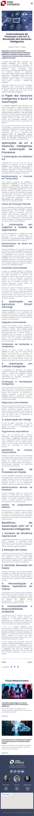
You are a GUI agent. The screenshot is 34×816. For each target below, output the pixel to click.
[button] (31, 3)
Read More (5, 716)
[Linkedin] (11, 771)
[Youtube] (22, 771)
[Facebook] (19, 771)
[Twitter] (15, 771)
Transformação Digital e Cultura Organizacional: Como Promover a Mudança (15, 704)
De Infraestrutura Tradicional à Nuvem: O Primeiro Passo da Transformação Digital (17, 741)
